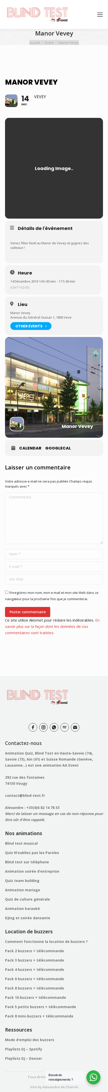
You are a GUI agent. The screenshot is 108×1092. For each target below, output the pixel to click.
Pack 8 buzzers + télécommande (34, 988)
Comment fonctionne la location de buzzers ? (46, 941)
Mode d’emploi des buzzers (29, 1039)
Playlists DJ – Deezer (23, 1058)
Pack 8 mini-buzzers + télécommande (39, 1016)
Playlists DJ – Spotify (23, 1049)
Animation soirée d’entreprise (32, 871)
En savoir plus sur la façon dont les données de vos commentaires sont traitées (52, 626)
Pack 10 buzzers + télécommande (35, 997)
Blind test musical (21, 843)
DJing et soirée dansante (27, 917)
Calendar (30, 448)
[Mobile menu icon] (100, 15)
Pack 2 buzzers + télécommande (34, 950)
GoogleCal (58, 448)
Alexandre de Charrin (60, 1087)
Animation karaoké (22, 908)
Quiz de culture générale (27, 899)
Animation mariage (22, 890)
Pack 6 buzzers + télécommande (34, 978)
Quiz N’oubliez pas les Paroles (32, 852)
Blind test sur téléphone (27, 862)
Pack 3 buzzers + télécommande (34, 960)
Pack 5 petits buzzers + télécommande (40, 1006)
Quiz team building (22, 880)
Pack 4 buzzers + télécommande (34, 969)
